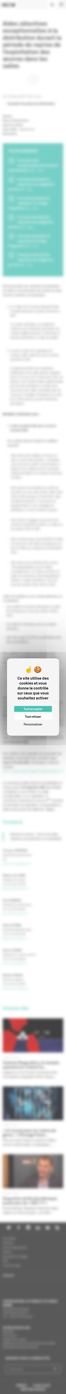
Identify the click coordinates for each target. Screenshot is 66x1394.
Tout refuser (33, 716)
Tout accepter (33, 709)
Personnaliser (33, 724)
